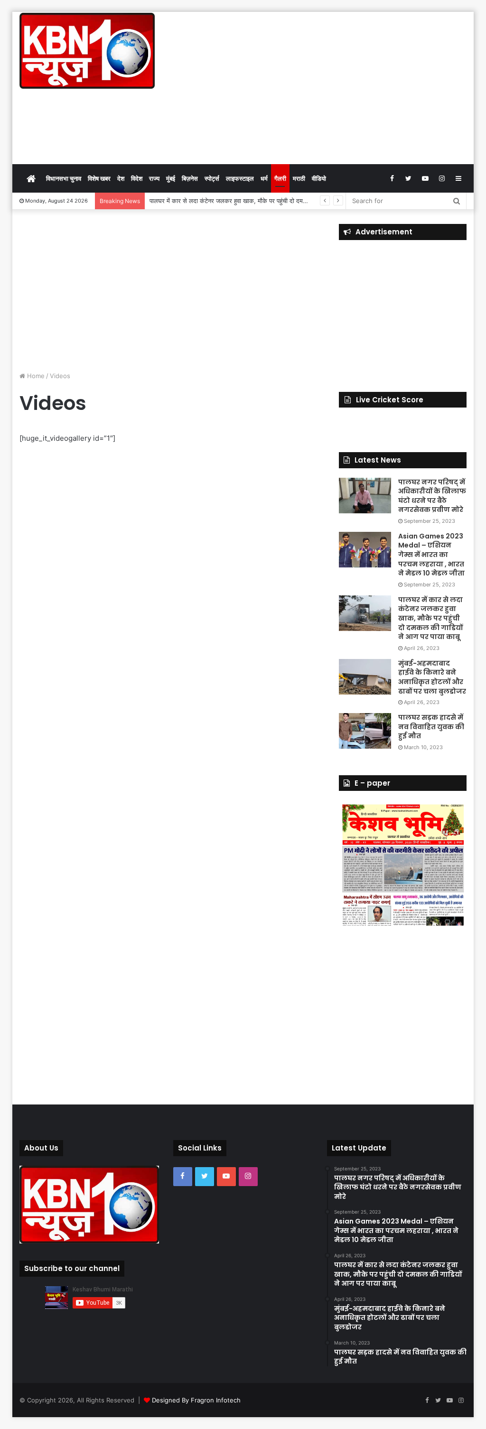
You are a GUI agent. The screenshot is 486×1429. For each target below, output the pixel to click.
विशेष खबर (99, 178)
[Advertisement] (320, 87)
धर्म (264, 178)
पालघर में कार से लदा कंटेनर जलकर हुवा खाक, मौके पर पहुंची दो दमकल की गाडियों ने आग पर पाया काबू (266, 200)
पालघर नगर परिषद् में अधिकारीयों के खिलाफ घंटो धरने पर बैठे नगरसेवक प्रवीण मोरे (432, 496)
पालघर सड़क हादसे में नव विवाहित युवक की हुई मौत (431, 727)
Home (35, 376)
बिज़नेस (190, 178)
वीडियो (319, 178)
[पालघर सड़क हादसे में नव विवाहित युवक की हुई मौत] (365, 731)
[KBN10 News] (87, 51)
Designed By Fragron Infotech (196, 1400)
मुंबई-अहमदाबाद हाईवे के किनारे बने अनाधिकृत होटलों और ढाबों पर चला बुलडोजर (432, 677)
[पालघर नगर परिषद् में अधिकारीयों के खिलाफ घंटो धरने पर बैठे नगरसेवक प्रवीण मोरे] (365, 495)
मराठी (299, 178)
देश (120, 178)
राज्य (154, 178)
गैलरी (280, 178)
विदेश (136, 178)
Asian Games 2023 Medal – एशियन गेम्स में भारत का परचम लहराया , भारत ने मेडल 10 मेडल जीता (431, 554)
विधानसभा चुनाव (63, 178)
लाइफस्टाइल (240, 178)
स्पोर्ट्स (212, 178)
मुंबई (170, 178)
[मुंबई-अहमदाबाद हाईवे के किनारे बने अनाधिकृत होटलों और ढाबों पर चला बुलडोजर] (365, 677)
